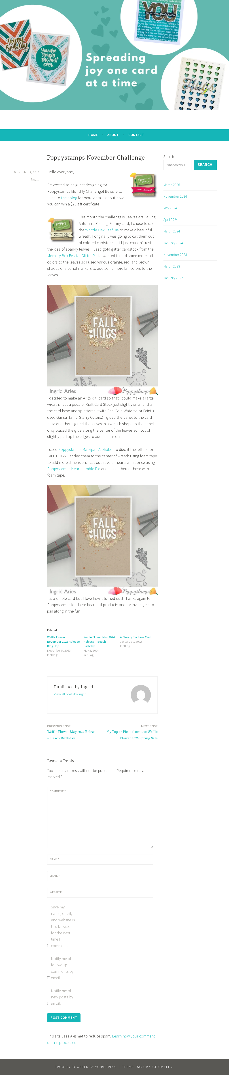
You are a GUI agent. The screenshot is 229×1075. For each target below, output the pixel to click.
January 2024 (173, 243)
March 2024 (171, 231)
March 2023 (171, 266)
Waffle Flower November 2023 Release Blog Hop (63, 641)
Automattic (162, 1067)
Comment (58, 791)
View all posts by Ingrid (70, 694)
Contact (136, 135)
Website (56, 892)
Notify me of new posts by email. (62, 997)
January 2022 (173, 278)
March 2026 (171, 184)
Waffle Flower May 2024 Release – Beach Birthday (99, 641)
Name (54, 859)
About (113, 135)
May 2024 (170, 208)
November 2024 (175, 196)
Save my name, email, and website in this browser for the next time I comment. (63, 926)
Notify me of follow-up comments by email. (62, 968)
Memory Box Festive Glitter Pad (73, 255)
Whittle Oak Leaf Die (102, 229)
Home (93, 135)
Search (168, 156)
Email (55, 876)
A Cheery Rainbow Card (135, 637)
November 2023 (175, 254)
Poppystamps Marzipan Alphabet (86, 449)
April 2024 (170, 219)
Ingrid (35, 179)
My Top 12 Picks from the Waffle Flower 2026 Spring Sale (132, 732)
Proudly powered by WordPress (85, 1067)
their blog (69, 197)
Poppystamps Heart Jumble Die (73, 468)
